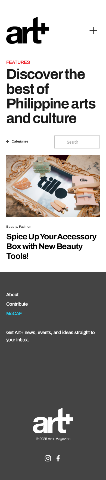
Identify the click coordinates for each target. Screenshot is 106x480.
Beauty (11, 227)
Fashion (25, 227)
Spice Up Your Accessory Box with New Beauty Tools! (51, 246)
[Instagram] (48, 458)
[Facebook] (58, 458)
